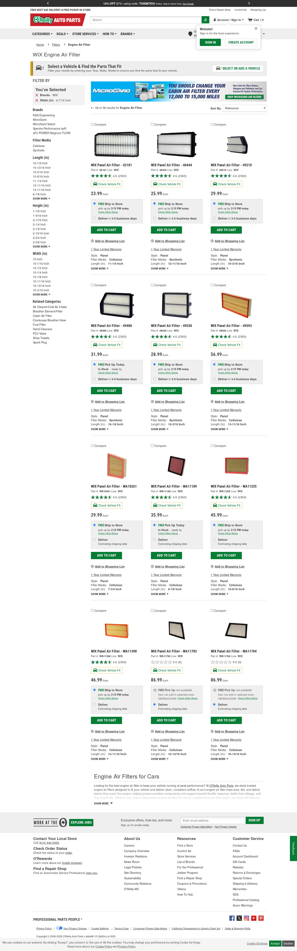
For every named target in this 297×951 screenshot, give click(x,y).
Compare (100, 124)
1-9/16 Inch (40, 215)
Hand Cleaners (42, 329)
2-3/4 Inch (39, 238)
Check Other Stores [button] (108, 211)
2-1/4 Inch (39, 224)
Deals (60, 34)
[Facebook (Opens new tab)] (232, 918)
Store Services (83, 34)
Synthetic (39, 150)
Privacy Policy (126, 946)
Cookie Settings (257, 943)
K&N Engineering (44, 115)
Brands (126, 34)
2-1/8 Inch (39, 229)
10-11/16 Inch (42, 281)
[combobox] (146, 19)
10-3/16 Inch (41, 172)
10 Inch (37, 259)
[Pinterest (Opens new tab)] (261, 918)
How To (108, 34)
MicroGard (39, 120)
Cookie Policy (103, 946)
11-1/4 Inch (40, 181)
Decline (288, 943)
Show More (98, 268)
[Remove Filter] (36, 94)
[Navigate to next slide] (249, 3)
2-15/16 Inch (41, 233)
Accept (275, 943)
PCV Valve (39, 333)
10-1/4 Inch (40, 272)
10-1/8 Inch (40, 163)
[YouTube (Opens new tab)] (253, 918)
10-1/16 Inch (41, 263)
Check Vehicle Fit (109, 184)
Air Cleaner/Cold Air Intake (50, 307)
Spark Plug (40, 342)
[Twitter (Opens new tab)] (239, 918)
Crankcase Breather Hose (49, 320)
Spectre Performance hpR (49, 128)
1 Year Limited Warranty (106, 249)
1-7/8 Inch (39, 211)
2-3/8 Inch (39, 242)
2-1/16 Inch (40, 220)
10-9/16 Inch (41, 176)
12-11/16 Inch (42, 185)
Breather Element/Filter (48, 311)
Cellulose (39, 146)
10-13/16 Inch (42, 167)
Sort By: (216, 108)
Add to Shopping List (110, 241)
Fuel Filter (39, 325)
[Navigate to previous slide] (48, 3)
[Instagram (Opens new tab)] (246, 918)
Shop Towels (41, 338)
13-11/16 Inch (42, 190)
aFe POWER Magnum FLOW (51, 133)
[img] (256, 28)
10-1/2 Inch (40, 268)
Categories (40, 34)
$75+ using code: (148, 3)
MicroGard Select (44, 124)
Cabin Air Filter (42, 316)
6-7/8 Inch (39, 194)
